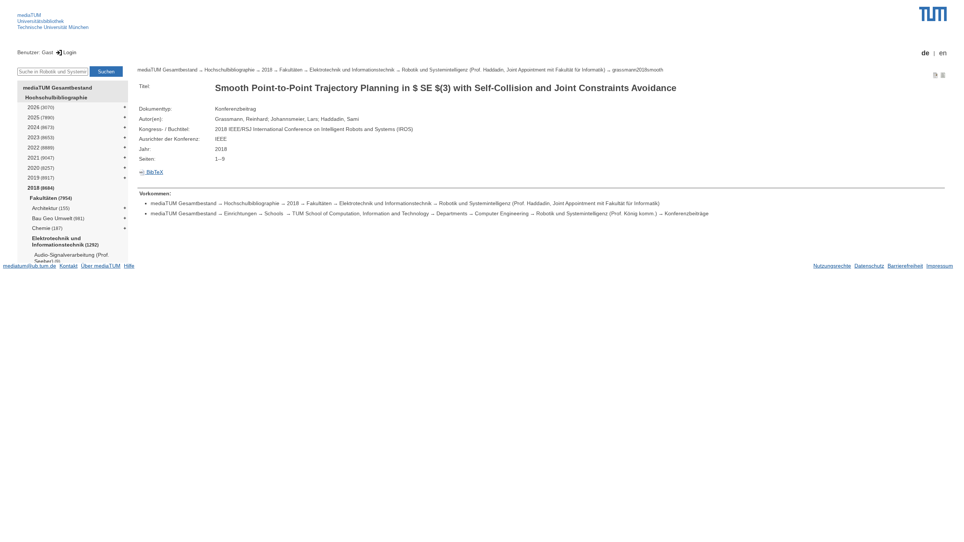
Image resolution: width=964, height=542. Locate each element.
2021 (40, 158)
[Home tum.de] (933, 14)
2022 (40, 148)
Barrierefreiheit (905, 266)
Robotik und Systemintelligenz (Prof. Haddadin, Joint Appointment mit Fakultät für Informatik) (503, 70)
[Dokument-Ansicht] (935, 75)
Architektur (51, 208)
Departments (451, 213)
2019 (40, 178)
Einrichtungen (240, 213)
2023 (40, 137)
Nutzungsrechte (832, 266)
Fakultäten (51, 198)
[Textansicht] (943, 75)
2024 (40, 127)
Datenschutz (869, 266)
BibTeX (154, 172)
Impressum (939, 266)
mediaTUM (29, 15)
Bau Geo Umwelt (58, 218)
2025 (40, 117)
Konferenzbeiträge (687, 213)
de (925, 53)
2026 (40, 107)
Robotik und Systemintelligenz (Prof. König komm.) (596, 213)
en (943, 53)
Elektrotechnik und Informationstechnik (65, 241)
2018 (40, 188)
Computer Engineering (502, 213)
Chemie (47, 228)
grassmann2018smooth (637, 70)
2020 (40, 168)
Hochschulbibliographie (56, 97)
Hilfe (129, 266)
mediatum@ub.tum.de (29, 266)
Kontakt (68, 266)
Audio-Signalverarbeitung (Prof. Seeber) (71, 258)
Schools (274, 213)
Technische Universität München (52, 27)
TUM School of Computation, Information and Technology (360, 213)
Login (69, 52)
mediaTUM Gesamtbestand (57, 88)
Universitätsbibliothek (40, 21)
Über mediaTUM (100, 266)
